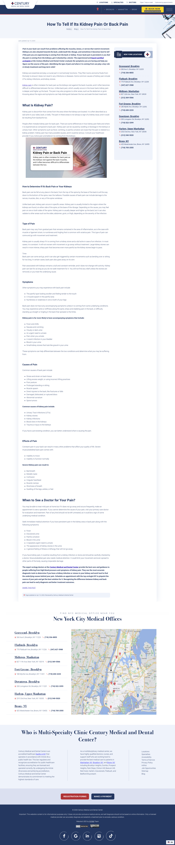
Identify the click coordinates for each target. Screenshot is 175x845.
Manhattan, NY (86, 762)
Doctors (132, 2)
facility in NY (41, 754)
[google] (76, 836)
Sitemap (145, 771)
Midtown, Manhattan (129, 91)
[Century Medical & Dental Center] (20, 6)
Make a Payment (103, 796)
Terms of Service (148, 760)
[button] (170, 842)
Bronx (134, 9)
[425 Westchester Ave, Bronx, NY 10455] (120, 654)
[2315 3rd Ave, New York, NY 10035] (117, 658)
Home (68, 29)
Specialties (118, 2)
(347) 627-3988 (127, 85)
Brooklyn (110, 9)
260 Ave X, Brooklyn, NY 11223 (132, 69)
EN (172, 842)
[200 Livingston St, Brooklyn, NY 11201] (112, 684)
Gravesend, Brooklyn (129, 66)
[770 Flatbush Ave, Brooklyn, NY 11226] (114, 692)
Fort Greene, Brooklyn (130, 103)
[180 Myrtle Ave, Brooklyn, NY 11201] (115, 684)
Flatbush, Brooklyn (128, 79)
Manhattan (123, 9)
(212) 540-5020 (127, 135)
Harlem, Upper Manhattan (131, 128)
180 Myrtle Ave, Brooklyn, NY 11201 (134, 107)
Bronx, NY (124, 141)
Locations (103, 2)
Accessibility (146, 757)
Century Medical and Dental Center (64, 567)
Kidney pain (27, 85)
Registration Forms (74, 796)
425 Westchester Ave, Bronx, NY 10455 (135, 144)
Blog (75, 29)
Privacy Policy (147, 763)
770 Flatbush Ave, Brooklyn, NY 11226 (135, 82)
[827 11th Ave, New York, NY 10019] (111, 665)
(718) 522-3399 (127, 123)
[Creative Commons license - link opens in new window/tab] (94, 826)
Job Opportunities (149, 768)
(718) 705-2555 (127, 148)
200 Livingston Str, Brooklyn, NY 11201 (135, 119)
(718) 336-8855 (127, 73)
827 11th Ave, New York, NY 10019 (133, 94)
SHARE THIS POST (29, 588)
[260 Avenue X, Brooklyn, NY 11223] (111, 708)
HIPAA (144, 765)
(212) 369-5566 (127, 98)
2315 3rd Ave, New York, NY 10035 (133, 132)
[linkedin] (87, 836)
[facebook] (64, 836)
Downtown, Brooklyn (129, 116)
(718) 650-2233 (127, 110)
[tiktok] (111, 836)
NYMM (91, 821)
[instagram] (99, 836)
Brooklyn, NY (98, 762)
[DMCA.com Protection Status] (82, 826)
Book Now (152, 10)
